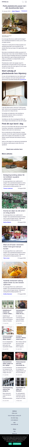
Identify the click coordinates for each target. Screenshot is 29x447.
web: (14, 422)
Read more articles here (14, 149)
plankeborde (23, 79)
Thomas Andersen (8, 188)
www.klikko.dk (14, 424)
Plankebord (24, 11)
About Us (14, 433)
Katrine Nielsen (7, 222)
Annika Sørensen (7, 294)
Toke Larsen (6, 258)
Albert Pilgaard (16, 11)
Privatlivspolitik (17, 443)
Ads (14, 431)
